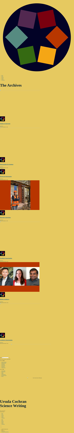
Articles (2, 78)
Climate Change (3, 367)
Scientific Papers (4, 374)
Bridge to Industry (4, 299)
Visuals (2, 372)
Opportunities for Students (6, 164)
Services (3, 77)
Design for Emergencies (6, 176)
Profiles (2, 373)
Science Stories (3, 370)
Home (2, 75)
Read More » (1, 260)
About (2, 76)
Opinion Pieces (3, 371)
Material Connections (5, 217)
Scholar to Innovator (5, 123)
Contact (2, 423)
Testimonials (3, 424)
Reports (2, 376)
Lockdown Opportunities (6, 340)
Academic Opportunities (6, 258)
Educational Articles (4, 375)
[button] (37, 37)
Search (1, 357)
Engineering (3, 366)
